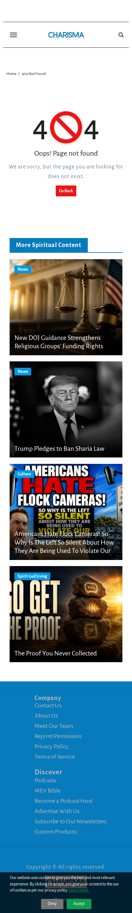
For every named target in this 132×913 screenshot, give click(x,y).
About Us (46, 715)
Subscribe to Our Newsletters (71, 821)
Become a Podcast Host (64, 801)
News (23, 269)
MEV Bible (48, 790)
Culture (24, 474)
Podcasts (45, 780)
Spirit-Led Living (32, 576)
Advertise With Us (57, 811)
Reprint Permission (58, 736)
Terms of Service (55, 756)
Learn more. (79, 890)
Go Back (66, 191)
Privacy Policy (52, 746)
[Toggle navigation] (13, 35)
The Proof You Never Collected (55, 653)
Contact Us (48, 705)
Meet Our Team (54, 726)
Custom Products (56, 831)
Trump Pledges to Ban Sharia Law (59, 448)
